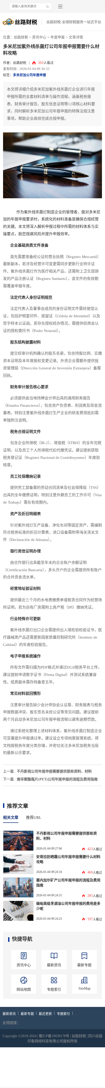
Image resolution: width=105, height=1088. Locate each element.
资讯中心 (39, 37)
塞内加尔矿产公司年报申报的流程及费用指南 (68, 882)
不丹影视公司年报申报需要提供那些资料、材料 (54, 771)
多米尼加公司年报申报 (29, 75)
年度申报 (57, 37)
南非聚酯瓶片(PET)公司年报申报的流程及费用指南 (57, 779)
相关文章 (10, 817)
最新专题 (27, 1014)
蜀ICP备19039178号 (54, 1036)
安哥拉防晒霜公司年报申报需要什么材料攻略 (68, 859)
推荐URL (33, 817)
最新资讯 (9, 1014)
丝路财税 (21, 37)
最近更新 (45, 1014)
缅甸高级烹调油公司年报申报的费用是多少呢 (68, 906)
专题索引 (63, 1014)
